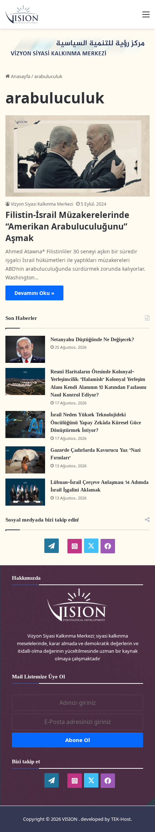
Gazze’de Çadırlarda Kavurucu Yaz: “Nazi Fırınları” (95, 454)
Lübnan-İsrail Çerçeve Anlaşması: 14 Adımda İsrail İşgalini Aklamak (99, 487)
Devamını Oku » (34, 293)
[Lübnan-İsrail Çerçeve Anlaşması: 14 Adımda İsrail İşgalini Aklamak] (25, 492)
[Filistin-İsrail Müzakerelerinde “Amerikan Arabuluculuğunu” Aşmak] (77, 156)
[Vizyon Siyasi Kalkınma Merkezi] (25, 14)
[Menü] (146, 17)
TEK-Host (121, 819)
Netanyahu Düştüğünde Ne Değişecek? (92, 340)
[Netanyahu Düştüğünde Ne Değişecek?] (25, 349)
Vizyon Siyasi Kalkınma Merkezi (42, 204)
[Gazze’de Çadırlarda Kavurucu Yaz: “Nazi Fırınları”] (25, 459)
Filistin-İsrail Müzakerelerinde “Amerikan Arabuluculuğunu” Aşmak (67, 226)
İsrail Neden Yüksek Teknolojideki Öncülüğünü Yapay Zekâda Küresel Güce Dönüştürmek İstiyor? (95, 423)
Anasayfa (20, 76)
